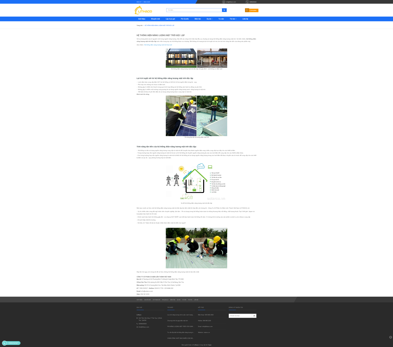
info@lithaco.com (231, 2)
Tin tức (233, 19)
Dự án (209, 19)
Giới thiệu (141, 19)
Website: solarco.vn (204, 332)
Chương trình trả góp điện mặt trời (177, 320)
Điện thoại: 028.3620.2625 (205, 315)
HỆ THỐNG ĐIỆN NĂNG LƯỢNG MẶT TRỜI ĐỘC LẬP (161, 35)
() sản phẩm (253, 10)
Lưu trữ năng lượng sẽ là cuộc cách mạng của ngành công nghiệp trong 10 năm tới (192, 315)
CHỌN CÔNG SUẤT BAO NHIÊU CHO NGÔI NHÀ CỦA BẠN (185, 338)
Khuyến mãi (155, 19)
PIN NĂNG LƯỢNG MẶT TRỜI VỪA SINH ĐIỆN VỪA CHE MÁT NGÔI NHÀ (190, 326)
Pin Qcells (185, 19)
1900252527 (13, 343)
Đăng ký (139, 2)
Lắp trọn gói (170, 19)
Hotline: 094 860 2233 (204, 320)
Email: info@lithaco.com (205, 326)
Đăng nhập (147, 2)
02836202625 (253, 2)
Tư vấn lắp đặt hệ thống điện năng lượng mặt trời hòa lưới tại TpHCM (188, 332)
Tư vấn (221, 19)
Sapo (209, 345)
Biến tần (198, 19)
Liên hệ (245, 19)
